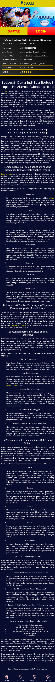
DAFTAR (14, 31)
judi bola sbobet (12, 385)
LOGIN (41, 31)
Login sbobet (6, 174)
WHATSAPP (34, 680)
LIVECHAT (48, 680)
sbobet (51, 198)
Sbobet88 (4, 91)
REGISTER (20, 680)
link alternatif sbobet (19, 325)
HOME (7, 680)
